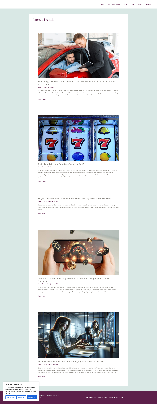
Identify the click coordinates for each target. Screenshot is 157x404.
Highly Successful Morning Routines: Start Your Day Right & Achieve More (74, 198)
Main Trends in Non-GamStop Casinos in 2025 (61, 164)
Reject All (21, 397)
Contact (149, 4)
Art (133, 4)
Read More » (42, 99)
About (140, 4)
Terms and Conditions (96, 397)
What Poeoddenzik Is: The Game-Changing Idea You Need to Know (71, 361)
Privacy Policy (108, 397)
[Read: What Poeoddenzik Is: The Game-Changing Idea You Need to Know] (78, 335)
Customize (10, 397)
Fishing (126, 4)
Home (102, 4)
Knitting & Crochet (114, 4)
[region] (21, 391)
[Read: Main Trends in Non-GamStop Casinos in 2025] (78, 138)
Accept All (31, 397)
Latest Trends (42, 87)
